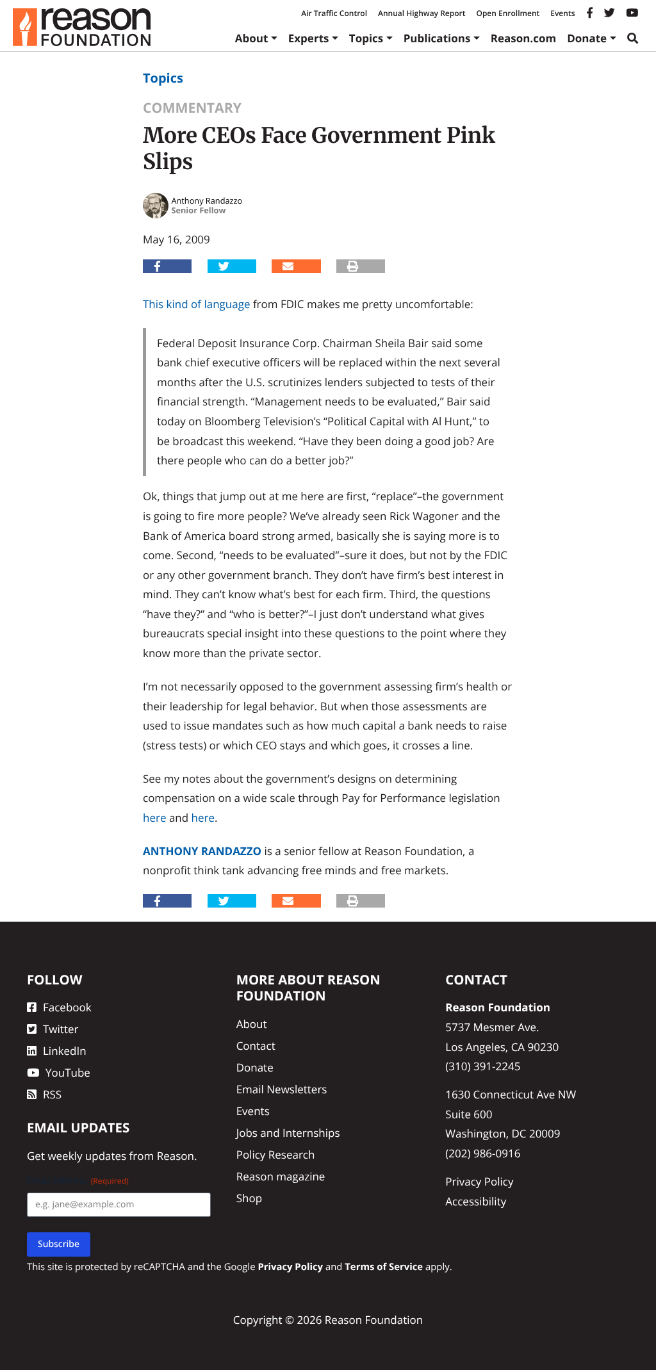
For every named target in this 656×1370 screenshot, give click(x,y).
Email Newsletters (281, 1089)
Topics (366, 38)
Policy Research (275, 1154)
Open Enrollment (507, 13)
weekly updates (86, 1155)
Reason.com (524, 38)
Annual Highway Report (421, 13)
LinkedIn (64, 1050)
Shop (249, 1198)
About (251, 38)
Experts (308, 38)
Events (562, 13)
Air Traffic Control (334, 13)
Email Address (78, 1181)
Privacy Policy (479, 1181)
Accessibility (475, 1201)
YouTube (67, 1072)
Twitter (60, 1029)
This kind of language (196, 304)
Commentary (192, 108)
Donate (587, 38)
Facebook (67, 1007)
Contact (255, 1045)
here (154, 817)
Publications (437, 38)
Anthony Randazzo (202, 851)
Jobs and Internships (288, 1132)
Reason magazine (280, 1176)
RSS (52, 1094)
